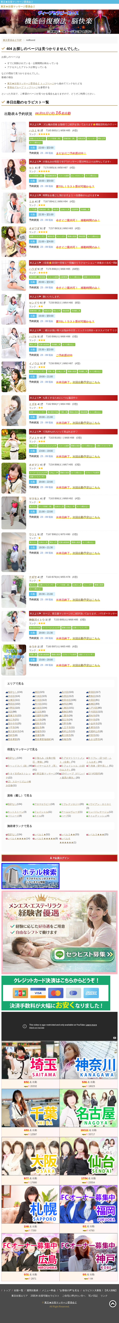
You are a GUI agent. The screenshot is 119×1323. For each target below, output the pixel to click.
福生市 (38, 727)
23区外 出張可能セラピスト (45, 1296)
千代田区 (93, 712)
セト (31, 167)
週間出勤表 (32, 1290)
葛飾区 (65, 712)
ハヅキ (33, 336)
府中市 (91, 719)
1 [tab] (55, 31)
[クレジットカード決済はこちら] (55, 993)
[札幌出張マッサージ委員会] (30, 1204)
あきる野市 (94, 739)
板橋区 (91, 704)
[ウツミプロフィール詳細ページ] (13, 552)
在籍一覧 (18, 1290)
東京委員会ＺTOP (12, 40)
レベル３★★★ (96, 834)
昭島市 (38, 723)
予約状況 (34, 153)
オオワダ (34, 228)
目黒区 (65, 696)
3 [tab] (63, 31)
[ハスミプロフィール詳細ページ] (13, 137)
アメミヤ (34, 437)
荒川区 (38, 704)
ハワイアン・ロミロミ (99, 804)
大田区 (91, 700)
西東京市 (12, 715)
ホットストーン (15, 812)
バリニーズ (13, 816)
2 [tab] (59, 31)
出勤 (32, 147)
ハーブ (64, 816)
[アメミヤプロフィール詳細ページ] (13, 444)
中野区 (11, 708)
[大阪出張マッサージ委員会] (30, 1156)
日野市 (65, 723)
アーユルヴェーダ (70, 812)
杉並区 (38, 708)
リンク (104, 1296)
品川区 (65, 692)
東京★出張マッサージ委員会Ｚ (60, 1302)
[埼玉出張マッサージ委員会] (30, 1060)
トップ (6, 1290)
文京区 (38, 700)
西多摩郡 (12, 739)
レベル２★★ (68, 834)
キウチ (33, 646)
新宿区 (91, 692)
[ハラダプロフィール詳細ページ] (13, 275)
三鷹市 (65, 715)
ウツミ (33, 534)
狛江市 (11, 719)
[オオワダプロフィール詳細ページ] (13, 241)
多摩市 (91, 727)
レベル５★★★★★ (44, 838)
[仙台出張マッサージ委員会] (88, 1156)
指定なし (12, 692)
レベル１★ (40, 834)
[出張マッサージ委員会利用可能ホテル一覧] (30, 876)
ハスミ (33, 130)
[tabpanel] (59, 22)
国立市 (65, 719)
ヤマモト (34, 498)
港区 (37, 692)
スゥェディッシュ (97, 816)
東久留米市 (13, 731)
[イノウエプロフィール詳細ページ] (13, 376)
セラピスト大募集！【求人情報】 (100, 1290)
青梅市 (65, 739)
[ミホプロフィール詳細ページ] (13, 208)
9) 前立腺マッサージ (44, 773)
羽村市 (11, 735)
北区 (10, 712)
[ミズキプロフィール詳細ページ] (13, 410)
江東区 (65, 708)
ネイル (37, 816)
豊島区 (91, 696)
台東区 (11, 700)
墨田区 (11, 704)
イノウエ (34, 363)
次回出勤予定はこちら (86, 382)
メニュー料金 (49, 1290)
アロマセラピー (42, 804)
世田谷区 (66, 700)
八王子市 (66, 727)
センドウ (34, 302)
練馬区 (65, 704)
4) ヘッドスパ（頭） (18, 766)
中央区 (38, 696)
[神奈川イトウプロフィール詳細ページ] (13, 626)
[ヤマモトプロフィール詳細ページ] (13, 513)
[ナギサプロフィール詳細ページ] (13, 591)
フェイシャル (41, 812)
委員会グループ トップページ (22, 87)
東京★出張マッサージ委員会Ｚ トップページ (30, 83)
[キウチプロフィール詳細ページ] (13, 660)
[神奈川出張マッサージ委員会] (88, 1060)
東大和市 (66, 735)
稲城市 (38, 731)
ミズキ (33, 404)
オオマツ (34, 464)
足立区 (38, 712)
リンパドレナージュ (98, 812)
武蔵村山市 (94, 731)
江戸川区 (93, 708)
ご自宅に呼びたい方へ (73, 1296)
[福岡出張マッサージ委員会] (88, 1204)
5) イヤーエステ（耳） (46, 766)
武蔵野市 (39, 715)
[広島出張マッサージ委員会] (30, 1252)
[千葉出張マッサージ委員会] (30, 1108)
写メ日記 (93, 1296)
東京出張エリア (19, 1296)
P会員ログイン (61, 858)
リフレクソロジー (70, 804)
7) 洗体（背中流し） (98, 766)
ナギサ (33, 577)
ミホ (31, 201)
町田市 (91, 735)
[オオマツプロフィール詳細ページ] (13, 478)
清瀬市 (38, 735)
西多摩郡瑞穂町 (43, 739)
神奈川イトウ (37, 619)
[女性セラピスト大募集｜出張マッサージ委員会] (59, 932)
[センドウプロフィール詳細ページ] (13, 309)
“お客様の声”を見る (69, 1290)
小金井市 (93, 723)
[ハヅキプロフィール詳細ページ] (13, 343)
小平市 (11, 727)
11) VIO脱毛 (94, 773)
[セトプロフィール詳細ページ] (13, 174)
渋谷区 (11, 696)
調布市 (91, 715)
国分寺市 (12, 723)
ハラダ (33, 269)
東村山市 (66, 731)
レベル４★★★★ (16, 838)
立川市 (38, 719)
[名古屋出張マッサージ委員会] (88, 1108)
